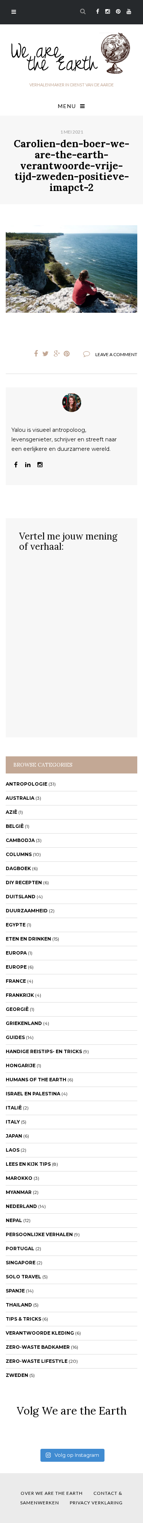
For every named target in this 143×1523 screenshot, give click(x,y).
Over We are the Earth (52, 1493)
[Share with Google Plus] (57, 353)
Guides (15, 1037)
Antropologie (26, 784)
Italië (14, 1108)
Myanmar (19, 1192)
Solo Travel (23, 1277)
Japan (14, 1136)
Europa (16, 953)
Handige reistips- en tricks (44, 1051)
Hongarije (20, 1065)
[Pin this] (68, 353)
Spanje (15, 1291)
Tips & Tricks (23, 1319)
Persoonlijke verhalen (39, 1234)
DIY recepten (24, 882)
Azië (11, 812)
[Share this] (34, 353)
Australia (20, 798)
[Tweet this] (45, 353)
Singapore (20, 1262)
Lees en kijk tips (28, 1164)
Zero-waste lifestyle (36, 1361)
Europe (16, 967)
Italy (13, 1122)
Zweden (17, 1375)
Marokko (19, 1178)
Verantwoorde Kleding (40, 1333)
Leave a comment (116, 354)
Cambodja (20, 840)
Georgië (17, 1009)
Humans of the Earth (36, 1079)
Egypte (16, 925)
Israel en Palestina (33, 1093)
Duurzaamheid (27, 910)
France (16, 981)
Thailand (19, 1305)
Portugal (20, 1248)
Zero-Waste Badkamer (38, 1347)
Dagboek (18, 868)
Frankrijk (20, 995)
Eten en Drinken (28, 939)
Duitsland (20, 896)
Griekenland (24, 1023)
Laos (12, 1150)
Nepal (14, 1220)
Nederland (21, 1206)
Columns (19, 854)
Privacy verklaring (96, 1502)
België (15, 826)
